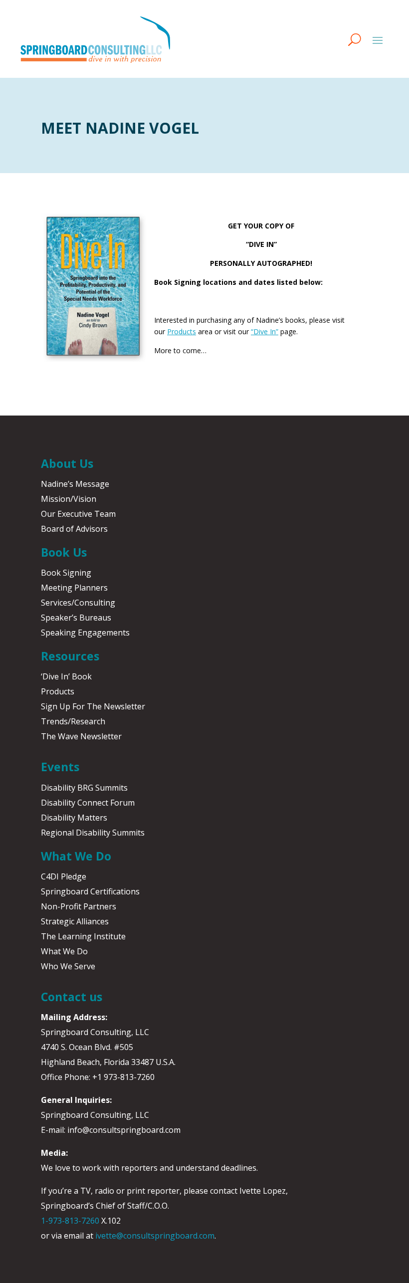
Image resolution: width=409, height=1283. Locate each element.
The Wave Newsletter (81, 736)
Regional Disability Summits (93, 832)
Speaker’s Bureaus (76, 617)
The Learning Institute (83, 936)
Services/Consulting (78, 602)
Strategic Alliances (75, 921)
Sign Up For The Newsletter (93, 706)
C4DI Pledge (63, 876)
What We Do (64, 951)
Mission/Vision (68, 498)
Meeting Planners (74, 587)
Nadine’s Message (75, 483)
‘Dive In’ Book (66, 676)
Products (181, 331)
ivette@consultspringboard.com (154, 1235)
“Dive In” (264, 331)
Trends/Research (73, 721)
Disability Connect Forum (88, 802)
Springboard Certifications (90, 891)
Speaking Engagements (85, 632)
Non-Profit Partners (78, 906)
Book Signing (66, 572)
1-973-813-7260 (70, 1220)
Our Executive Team (78, 513)
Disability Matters (74, 817)
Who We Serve (68, 966)
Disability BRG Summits (84, 787)
